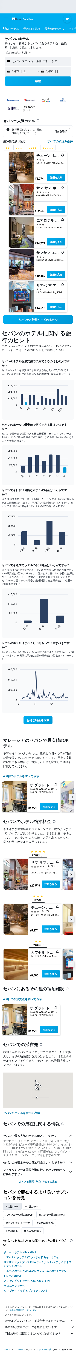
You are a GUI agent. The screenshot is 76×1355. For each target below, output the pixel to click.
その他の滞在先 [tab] (45, 1222)
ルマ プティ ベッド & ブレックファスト (26, 1290)
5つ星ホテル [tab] (32, 1206)
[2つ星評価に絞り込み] (7, 149)
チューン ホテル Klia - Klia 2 (20, 1252)
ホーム (7, 1349)
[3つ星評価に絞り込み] (19, 149)
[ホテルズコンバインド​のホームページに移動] (23, 19)
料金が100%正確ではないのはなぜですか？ (33, 1333)
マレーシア (19, 1349)
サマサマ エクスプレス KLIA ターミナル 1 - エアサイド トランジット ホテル (37, 1263)
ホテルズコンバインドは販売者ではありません (35, 1321)
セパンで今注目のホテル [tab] (52, 1214)
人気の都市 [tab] (11, 1231)
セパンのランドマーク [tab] (17, 1222)
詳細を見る (56, 177)
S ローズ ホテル (13, 1275)
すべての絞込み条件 (60, 141)
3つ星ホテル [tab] (12, 1206)
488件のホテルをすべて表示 (21, 776)
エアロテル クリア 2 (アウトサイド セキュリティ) (31, 1257)
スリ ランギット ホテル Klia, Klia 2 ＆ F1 (27, 1280)
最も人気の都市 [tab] (32, 1231)
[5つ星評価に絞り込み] (48, 149)
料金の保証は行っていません (23, 1309)
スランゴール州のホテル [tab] (19, 1214)
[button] (6, 19)
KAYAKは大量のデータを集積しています (31, 1327)
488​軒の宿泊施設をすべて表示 (22, 999)
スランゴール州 (44, 1349)
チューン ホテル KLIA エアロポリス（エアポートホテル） (36, 1270)
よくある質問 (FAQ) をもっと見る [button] (38, 1181)
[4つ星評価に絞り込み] (32, 149)
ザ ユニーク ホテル (14, 1285)
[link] (38, 319)
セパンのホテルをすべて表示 (21, 1113)
